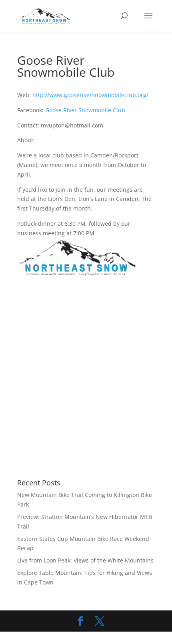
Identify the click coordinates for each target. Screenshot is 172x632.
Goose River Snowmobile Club (85, 110)
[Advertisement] (86, 379)
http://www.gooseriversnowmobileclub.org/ (90, 95)
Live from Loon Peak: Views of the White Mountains (85, 560)
